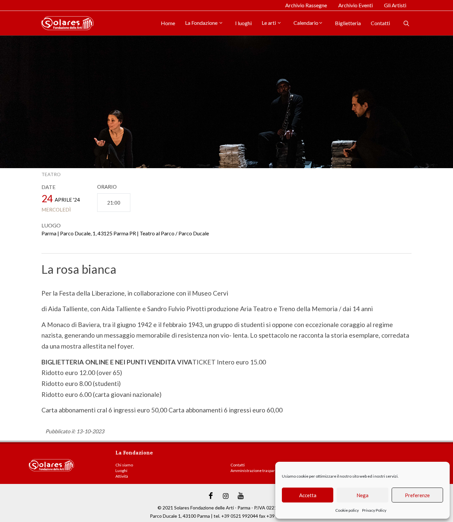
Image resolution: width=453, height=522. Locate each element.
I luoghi (243, 23)
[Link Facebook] (211, 495)
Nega (362, 495)
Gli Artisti (395, 5)
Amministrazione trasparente (256, 470)
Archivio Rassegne (306, 5)
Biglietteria (348, 23)
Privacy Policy (374, 510)
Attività (121, 476)
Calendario (305, 23)
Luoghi (121, 470)
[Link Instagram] (225, 495)
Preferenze (417, 495)
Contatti (380, 23)
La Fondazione (202, 23)
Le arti (269, 23)
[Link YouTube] (240, 495)
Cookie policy (347, 510)
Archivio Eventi (355, 5)
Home (168, 23)
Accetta (307, 495)
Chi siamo (124, 464)
